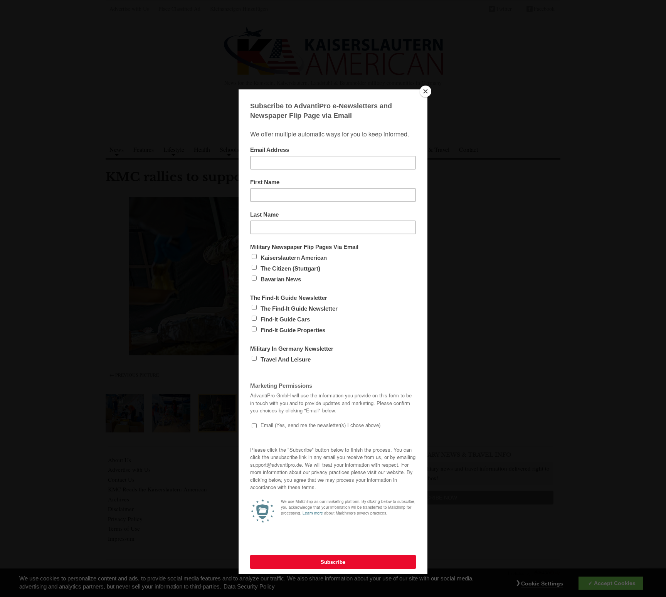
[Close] (425, 91)
